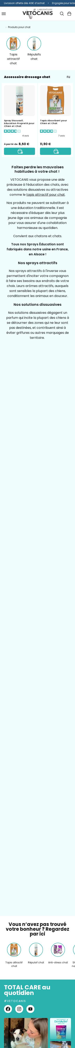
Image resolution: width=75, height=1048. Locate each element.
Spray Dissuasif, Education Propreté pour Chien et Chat (19, 123)
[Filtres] (68, 77)
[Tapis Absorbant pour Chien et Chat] (55, 151)
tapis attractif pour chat (45, 194)
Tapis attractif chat (13, 58)
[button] (62, 13)
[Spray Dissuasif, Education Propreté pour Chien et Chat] (19, 151)
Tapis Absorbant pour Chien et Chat (53, 122)
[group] (37, 3)
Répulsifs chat (34, 56)
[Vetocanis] (38, 14)
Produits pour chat (19, 27)
